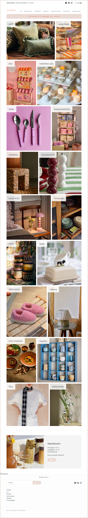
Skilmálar (9, 498)
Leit (8, 492)
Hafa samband (10, 496)
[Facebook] (66, 2)
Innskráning (11, 3)
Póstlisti (9, 494)
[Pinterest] (69, 2)
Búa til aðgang (21, 3)
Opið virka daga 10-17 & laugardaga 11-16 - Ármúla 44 (44, 16)
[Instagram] (71, 2)
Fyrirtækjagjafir (11, 500)
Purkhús (9, 490)
